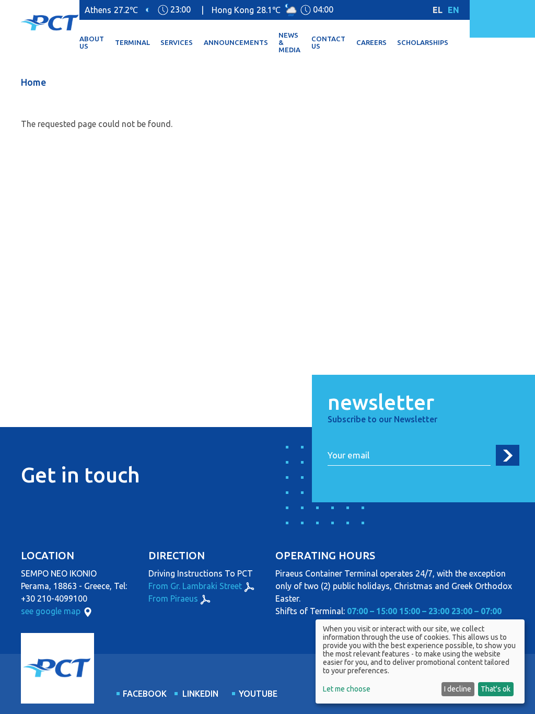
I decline (457, 689)
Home (33, 82)
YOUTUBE (258, 693)
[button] (97, 43)
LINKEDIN (200, 693)
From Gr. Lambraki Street (195, 586)
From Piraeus (173, 598)
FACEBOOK (142, 693)
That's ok (495, 689)
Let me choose (346, 689)
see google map (50, 611)
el (438, 10)
